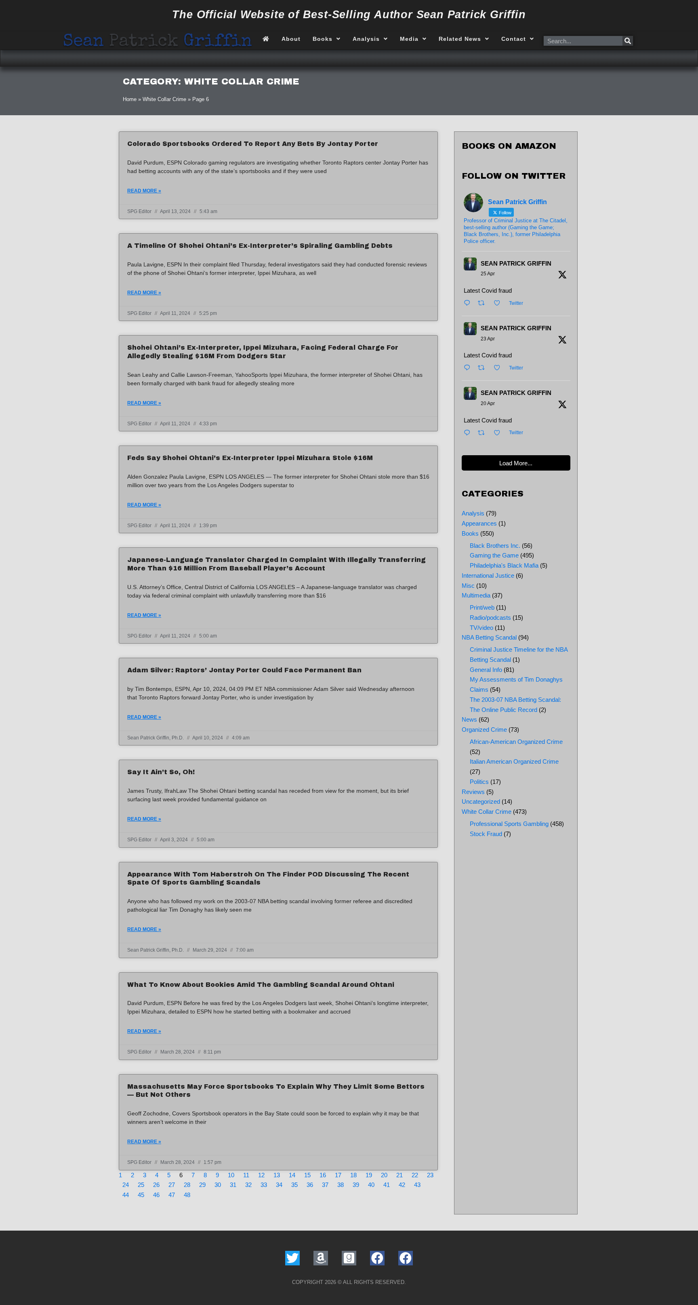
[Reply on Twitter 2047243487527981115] (469, 368)
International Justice (488, 575)
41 (386, 1184)
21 (399, 1175)
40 (371, 1184)
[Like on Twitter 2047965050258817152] (499, 304)
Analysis (366, 39)
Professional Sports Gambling (509, 823)
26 (156, 1184)
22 (415, 1175)
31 (233, 1184)
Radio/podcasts (490, 617)
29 (202, 1184)
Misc (468, 585)
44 (125, 1194)
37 (325, 1184)
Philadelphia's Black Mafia (504, 565)
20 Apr (488, 403)
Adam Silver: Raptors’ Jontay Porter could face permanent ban (244, 670)
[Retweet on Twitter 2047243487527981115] (484, 368)
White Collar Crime (164, 99)
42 (402, 1184)
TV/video (481, 627)
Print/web (482, 607)
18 (353, 1175)
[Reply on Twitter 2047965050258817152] (469, 304)
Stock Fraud (486, 833)
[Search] (627, 41)
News (469, 719)
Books (322, 39)
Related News (460, 39)
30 (217, 1184)
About (291, 39)
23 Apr (488, 339)
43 (417, 1184)
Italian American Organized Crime (514, 761)
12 (261, 1175)
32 (248, 1184)
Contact (513, 39)
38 (340, 1184)
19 (369, 1175)
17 (338, 1175)
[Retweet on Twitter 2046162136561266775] (484, 433)
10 (231, 1175)
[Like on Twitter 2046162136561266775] (499, 433)
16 (323, 1175)
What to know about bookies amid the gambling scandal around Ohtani (260, 984)
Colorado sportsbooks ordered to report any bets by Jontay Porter (252, 143)
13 (276, 1175)
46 (156, 1194)
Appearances (479, 523)
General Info (486, 669)
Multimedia (476, 595)
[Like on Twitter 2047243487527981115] (499, 368)
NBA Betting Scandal (489, 637)
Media (409, 39)
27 (171, 1184)
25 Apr (488, 274)
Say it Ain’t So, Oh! (161, 772)
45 (141, 1194)
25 (141, 1184)
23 (430, 1175)
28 (187, 1184)
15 (307, 1175)
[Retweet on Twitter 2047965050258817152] (484, 304)
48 (187, 1194)
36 (310, 1184)
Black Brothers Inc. (495, 545)
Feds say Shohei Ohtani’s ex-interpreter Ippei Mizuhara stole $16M (250, 457)
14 (292, 1175)
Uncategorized (481, 801)
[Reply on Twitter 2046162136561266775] (469, 433)
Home (130, 99)
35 (294, 1184)
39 (356, 1184)
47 (171, 1194)
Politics (479, 781)
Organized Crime (484, 729)
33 (264, 1184)
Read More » (144, 191)
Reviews (473, 791)
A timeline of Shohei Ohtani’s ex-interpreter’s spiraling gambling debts (260, 245)
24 (125, 1184)
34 (279, 1184)
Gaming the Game (494, 555)
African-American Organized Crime (516, 741)
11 (246, 1175)
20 (384, 1175)
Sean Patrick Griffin (516, 263)
